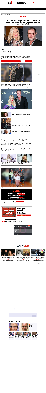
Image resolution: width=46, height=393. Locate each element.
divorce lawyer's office (11, 149)
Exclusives (4, 14)
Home (2, 14)
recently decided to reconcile (20, 201)
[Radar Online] (21, 3)
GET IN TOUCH (24, 215)
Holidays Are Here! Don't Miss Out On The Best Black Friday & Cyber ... (13, 221)
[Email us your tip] (10, 4)
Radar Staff (3, 49)
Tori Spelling (8, 14)
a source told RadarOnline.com (20, 139)
